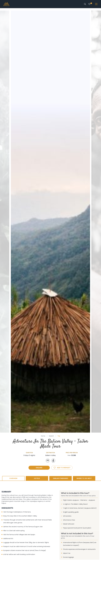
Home (43, 436)
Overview (13, 478)
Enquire (39, 468)
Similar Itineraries (60, 478)
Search (51, 436)
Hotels (37, 478)
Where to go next (84, 478)
